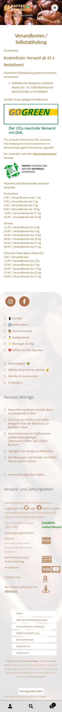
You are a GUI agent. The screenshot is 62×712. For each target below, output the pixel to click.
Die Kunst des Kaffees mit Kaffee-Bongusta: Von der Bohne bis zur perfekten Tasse (28, 423)
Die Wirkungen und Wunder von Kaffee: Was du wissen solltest (32, 459)
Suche (31, 706)
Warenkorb (47, 703)
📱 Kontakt (15, 318)
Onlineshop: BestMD (36, 676)
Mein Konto (10, 706)
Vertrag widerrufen (31, 691)
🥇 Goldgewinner (19, 337)
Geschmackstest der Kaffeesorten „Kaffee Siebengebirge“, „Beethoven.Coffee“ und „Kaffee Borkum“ (29, 439)
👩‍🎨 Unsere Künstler (20, 331)
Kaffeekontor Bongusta (17, 661)
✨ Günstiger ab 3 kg (21, 343)
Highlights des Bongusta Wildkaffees (30, 451)
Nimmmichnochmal (44, 153)
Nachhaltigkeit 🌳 (19, 363)
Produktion (15, 382)
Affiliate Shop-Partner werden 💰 (28, 370)
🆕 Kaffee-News (18, 324)
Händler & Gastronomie (23, 376)
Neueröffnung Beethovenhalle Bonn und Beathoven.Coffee (30, 411)
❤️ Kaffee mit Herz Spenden (25, 350)
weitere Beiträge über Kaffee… (27, 474)
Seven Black (32, 661)
